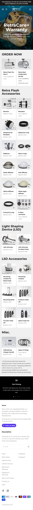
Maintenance (6, 460)
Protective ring (8, 212)
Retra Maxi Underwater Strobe (22, 74)
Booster (6, 111)
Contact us (5, 481)
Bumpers (21, 111)
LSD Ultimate (8, 247)
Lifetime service (7, 464)
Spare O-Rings (23, 350)
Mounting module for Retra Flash (7, 279)
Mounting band (8, 300)
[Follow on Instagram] (8, 490)
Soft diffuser (22, 172)
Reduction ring (23, 132)
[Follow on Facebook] (3, 490)
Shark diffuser (8, 172)
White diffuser (8, 191)
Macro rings (22, 153)
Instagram (21, 457)
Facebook (21, 454)
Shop (3, 454)
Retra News (6, 457)
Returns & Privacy (8, 478)
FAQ (3, 485)
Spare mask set (23, 321)
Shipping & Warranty (5, 474)
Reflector (6, 153)
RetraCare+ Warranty (6, 468)
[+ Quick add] (13, 67)
